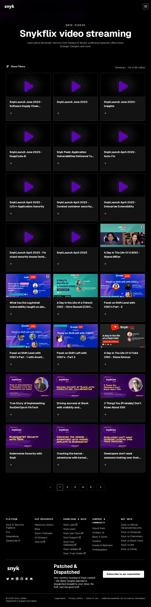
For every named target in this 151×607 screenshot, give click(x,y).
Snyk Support (70, 537)
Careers (96, 541)
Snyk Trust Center (73, 553)
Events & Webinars (102, 545)
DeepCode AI (13, 540)
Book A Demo (99, 536)
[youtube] (12, 579)
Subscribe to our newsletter (123, 574)
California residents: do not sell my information (123, 598)
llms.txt (39, 541)
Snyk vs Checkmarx (132, 536)
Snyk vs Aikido (129, 549)
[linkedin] (17, 579)
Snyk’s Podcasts (43, 533)
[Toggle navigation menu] (146, 6)
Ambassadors (99, 549)
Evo (8, 532)
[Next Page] (100, 487)
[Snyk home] (9, 6)
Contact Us (98, 532)
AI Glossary (41, 537)
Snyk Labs (69, 524)
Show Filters (18, 66)
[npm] (26, 579)
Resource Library (44, 524)
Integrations (12, 536)
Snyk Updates (70, 549)
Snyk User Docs (72, 533)
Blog (37, 529)
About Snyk (98, 528)
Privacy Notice (76, 598)
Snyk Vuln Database (68, 543)
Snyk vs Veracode (131, 532)
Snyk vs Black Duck (132, 540)
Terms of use (92, 598)
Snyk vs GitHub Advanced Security (131, 526)
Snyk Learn (69, 529)
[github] (22, 579)
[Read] (11, 113)
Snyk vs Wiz (127, 544)
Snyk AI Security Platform (15, 526)
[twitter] (7, 579)
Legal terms (60, 598)
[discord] (31, 579)
